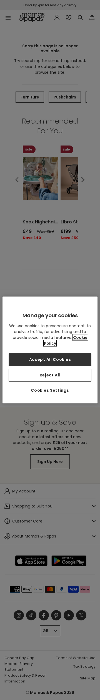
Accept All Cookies (50, 359)
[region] (50, 350)
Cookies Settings (50, 390)
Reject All (50, 375)
